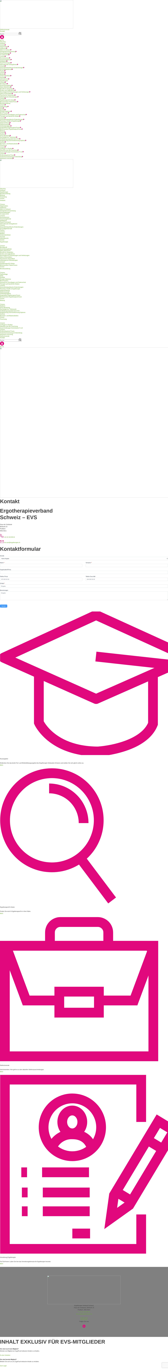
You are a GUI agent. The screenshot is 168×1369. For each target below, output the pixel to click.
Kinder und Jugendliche (7, 90)
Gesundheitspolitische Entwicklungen (11, 67)
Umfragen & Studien (6, 148)
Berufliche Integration (6, 89)
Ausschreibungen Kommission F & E (11, 152)
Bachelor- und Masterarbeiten (9, 143)
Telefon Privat (4, 576)
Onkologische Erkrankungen (9, 97)
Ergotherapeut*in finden (7, 100)
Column (2, 45)
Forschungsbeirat (5, 59)
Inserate (2, 77)
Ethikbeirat (3, 61)
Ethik (1, 108)
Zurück (2, 198)
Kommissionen (4, 58)
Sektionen (3, 48)
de (1, 40)
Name (2, 562)
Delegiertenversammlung (8, 51)
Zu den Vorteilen (5, 1355)
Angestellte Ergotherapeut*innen (10, 127)
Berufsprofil (3, 84)
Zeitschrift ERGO (5, 76)
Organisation (4, 46)
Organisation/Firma (5, 569)
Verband (2, 43)
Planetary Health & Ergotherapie (10, 121)
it (3, 40)
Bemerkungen (4, 590)
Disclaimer (84, 1319)
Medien (2, 74)
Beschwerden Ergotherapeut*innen (11, 129)
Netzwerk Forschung (6, 158)
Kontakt (2, 31)
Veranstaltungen (5, 53)
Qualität (2, 110)
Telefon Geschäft (90, 576)
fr (2, 40)
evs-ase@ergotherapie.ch (84, 1314)
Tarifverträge (4, 106)
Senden (3, 606)
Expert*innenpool (5, 63)
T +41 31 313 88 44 (84, 1312)
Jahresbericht (4, 79)
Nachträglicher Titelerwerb (8, 137)
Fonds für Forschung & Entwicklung (11, 156)
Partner (2, 71)
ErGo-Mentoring (5, 135)
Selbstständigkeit (5, 126)
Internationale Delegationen (8, 64)
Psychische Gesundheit (7, 95)
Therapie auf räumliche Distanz (9, 116)
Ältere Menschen (5, 87)
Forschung (3, 145)
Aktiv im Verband (5, 50)
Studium (2, 134)
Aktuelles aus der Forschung (9, 150)
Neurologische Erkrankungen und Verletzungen (14, 92)
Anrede (2, 556)
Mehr (1, 765)
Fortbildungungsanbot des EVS (10, 139)
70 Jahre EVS (4, 54)
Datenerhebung (5, 122)
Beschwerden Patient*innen (8, 101)
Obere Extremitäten (6, 93)
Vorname (89, 562)
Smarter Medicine (5, 111)
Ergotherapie (4, 80)
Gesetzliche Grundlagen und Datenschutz (13, 114)
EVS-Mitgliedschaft (6, 69)
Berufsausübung (5, 103)
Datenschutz (84, 1318)
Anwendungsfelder (6, 85)
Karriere (2, 142)
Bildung (2, 131)
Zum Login (3, 1366)
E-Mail (2, 583)
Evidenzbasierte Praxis (7, 155)
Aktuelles (3, 42)
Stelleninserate (4, 29)
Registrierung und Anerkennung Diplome (12, 140)
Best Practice (4, 113)
